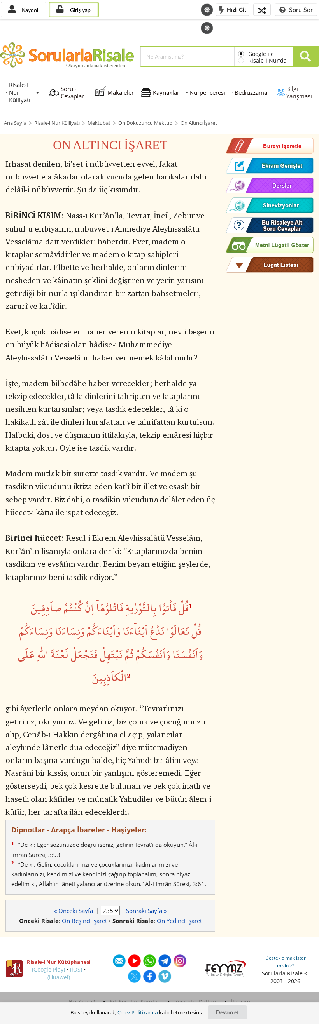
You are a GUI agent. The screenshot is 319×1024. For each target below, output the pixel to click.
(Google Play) (48, 969)
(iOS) (76, 969)
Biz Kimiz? (82, 1001)
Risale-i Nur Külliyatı (57, 123)
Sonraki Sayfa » (146, 910)
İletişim (240, 1001)
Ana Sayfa (15, 123)
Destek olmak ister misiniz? (285, 961)
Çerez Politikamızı (137, 1012)
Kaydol (29, 10)
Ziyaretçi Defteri (195, 1001)
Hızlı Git (236, 9)
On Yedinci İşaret (179, 921)
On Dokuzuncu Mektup (145, 123)
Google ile (261, 54)
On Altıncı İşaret (199, 123)
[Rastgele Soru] (262, 9)
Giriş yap (79, 10)
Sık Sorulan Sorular (135, 1001)
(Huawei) (58, 977)
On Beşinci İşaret (84, 921)
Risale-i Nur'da (267, 60)
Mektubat (99, 123)
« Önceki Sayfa (74, 910)
